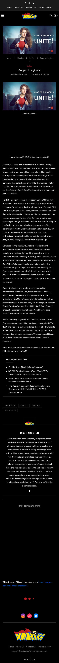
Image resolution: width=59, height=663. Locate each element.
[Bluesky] (34, 3)
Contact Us (31, 7)
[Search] (50, 15)
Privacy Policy (45, 7)
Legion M (36, 406)
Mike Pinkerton (20, 74)
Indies (31, 58)
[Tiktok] (29, 3)
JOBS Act (24, 406)
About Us (19, 7)
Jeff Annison (10, 406)
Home (9, 7)
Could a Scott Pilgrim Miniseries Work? (25, 367)
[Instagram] (25, 3)
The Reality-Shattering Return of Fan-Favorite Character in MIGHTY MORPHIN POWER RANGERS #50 (29, 389)
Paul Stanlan (10, 410)
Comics (20, 58)
